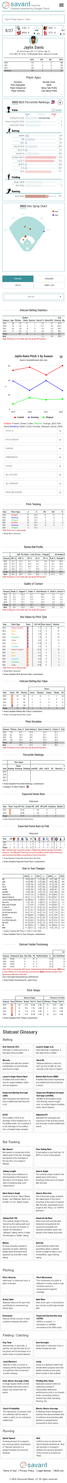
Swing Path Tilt (10, 1218)
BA (3, 879)
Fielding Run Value (45, 1380)
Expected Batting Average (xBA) (15, 1094)
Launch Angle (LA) (45, 1046)
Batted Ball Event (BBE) (47, 1076)
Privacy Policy (27, 1470)
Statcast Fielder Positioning (33, 944)
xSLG (4, 887)
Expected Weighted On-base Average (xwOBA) (50, 1094)
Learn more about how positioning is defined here (20, 977)
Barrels (6, 1060)
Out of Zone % (7, 910)
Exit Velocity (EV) (11, 1046)
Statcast (18, 278)
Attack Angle (42, 1171)
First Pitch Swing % (9, 920)
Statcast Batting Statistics (33, 310)
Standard (49, 278)
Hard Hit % (6, 894)
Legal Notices (44, 1470)
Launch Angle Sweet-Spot (15, 1076)
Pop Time (7, 1342)
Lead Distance (10, 1361)
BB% (3, 928)
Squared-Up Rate (44, 1218)
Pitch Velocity (9, 1277)
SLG (3, 884)
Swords (39, 1242)
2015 (16, 54)
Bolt (38, 1438)
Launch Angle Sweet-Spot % (12, 900)
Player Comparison (18, 88)
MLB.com (59, 1470)
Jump (38, 1361)
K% (3, 925)
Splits (17, 285)
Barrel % (5, 902)
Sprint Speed (9, 1438)
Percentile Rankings (33, 754)
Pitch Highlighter (18, 85)
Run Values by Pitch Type (33, 617)
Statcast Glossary (20, 1031)
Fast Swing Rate (44, 1149)
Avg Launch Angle (9, 905)
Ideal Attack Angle (11, 1193)
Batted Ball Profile (33, 547)
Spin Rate (40, 1299)
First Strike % (7, 918)
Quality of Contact (33, 583)
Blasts (6, 1242)
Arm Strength (42, 1342)
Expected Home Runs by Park (33, 826)
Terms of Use (10, 1470)
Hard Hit (40, 1060)
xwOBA (5, 892)
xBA (3, 882)
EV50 (5, 1114)
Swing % (5, 922)
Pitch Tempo (33, 990)
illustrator (18, 82)
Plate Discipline (34, 721)
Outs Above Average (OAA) (16, 1380)
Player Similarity (18, 91)
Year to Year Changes (33, 868)
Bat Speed (8, 1149)
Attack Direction (44, 1193)
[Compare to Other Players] (52, 101)
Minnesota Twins (36, 54)
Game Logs (49, 285)
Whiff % (5, 915)
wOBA (4, 889)
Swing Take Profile (49, 88)
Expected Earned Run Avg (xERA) (49, 1317)
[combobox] (33, 19)
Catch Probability (11, 1408)
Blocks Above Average (47, 1408)
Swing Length (9, 1171)
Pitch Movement (44, 1277)
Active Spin (8, 1299)
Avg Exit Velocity (8, 897)
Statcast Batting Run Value (34, 681)
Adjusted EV (42, 1114)
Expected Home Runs (33, 794)
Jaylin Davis (34, 47)
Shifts (49, 85)
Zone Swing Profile (49, 91)
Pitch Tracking (33, 504)
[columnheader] (6, 319)
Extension (7, 1315)
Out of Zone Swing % (9, 912)
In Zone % (5, 907)
